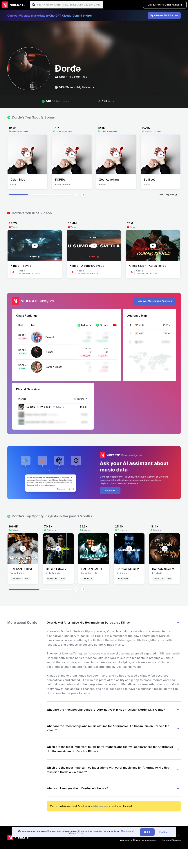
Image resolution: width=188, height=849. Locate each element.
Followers (86, 325)
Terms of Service (171, 840)
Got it (147, 832)
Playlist (22, 398)
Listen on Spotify (166, 194)
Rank (21, 325)
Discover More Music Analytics (165, 4)
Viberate (13, 4)
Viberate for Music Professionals (138, 840)
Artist (33, 325)
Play (27, 154)
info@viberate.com (101, 806)
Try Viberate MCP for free (164, 15)
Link (54, 407)
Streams (104, 325)
